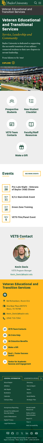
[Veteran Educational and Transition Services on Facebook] (5, 294)
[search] (34, 3)
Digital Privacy (8, 420)
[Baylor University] (14, 3)
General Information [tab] (12, 378)
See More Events (32, 173)
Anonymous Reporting (11, 407)
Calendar (7, 396)
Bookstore (7, 393)
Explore (6, 63)
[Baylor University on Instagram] (17, 434)
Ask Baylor (7, 389)
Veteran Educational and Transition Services (17, 10)
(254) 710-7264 (14, 318)
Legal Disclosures (9, 423)
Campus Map (8, 399)
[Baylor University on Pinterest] (31, 434)
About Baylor (8, 382)
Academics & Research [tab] (32, 378)
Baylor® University (19, 438)
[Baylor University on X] (21, 434)
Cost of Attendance (10, 416)
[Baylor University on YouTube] (36, 434)
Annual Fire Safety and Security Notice (11, 412)
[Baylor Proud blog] (7, 434)
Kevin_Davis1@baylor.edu (21, 274)
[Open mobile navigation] (40, 3)
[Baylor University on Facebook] (12, 434)
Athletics (7, 386)
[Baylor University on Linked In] (26, 434)
